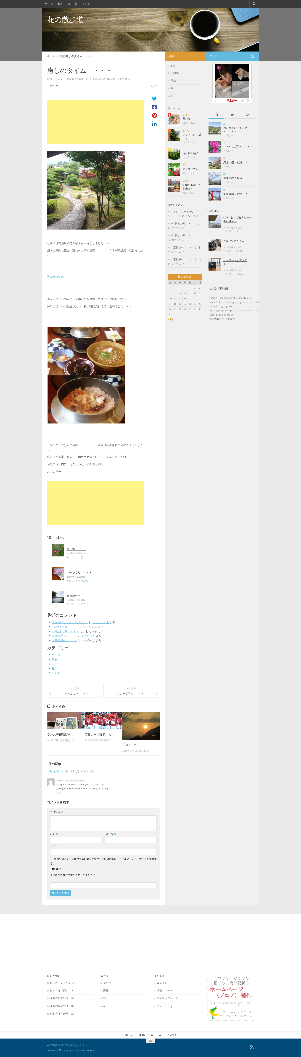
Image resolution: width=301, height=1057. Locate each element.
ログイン (162, 983)
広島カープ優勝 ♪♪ (98, 734)
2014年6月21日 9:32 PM (75, 780)
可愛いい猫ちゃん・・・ (238, 241)
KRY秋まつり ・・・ (65, 627)
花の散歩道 (65, 19)
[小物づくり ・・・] (58, 573)
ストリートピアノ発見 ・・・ (235, 262)
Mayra (59, 780)
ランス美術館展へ (59, 734)
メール (111, 833)
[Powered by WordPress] (60, 1050)
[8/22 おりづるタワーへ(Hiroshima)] (215, 221)
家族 (60, 4)
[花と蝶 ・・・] (58, 550)
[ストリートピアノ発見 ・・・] (215, 264)
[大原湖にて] (58, 597)
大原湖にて (73, 596)
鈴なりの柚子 (190, 153)
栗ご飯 (186, 118)
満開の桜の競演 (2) (235, 162)
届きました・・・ (134, 745)
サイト (54, 846)
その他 (86, 4)
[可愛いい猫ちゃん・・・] (215, 245)
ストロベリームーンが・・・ (70, 622)
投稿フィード (165, 990)
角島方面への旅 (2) (235, 194)
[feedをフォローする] (252, 56)
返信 (58, 793)
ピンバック (84, 771)
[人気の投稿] (232, 115)
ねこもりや (99, 622)
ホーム (49, 4)
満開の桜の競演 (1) (235, 178)
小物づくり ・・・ (79, 572)
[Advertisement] (95, 122)
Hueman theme (87, 1050)
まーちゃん (56, 79)
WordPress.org (164, 1006)
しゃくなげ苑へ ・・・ (238, 146)
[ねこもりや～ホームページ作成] (230, 1019)
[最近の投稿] (216, 115)
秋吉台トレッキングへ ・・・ (235, 129)
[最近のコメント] (248, 115)
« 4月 (171, 319)
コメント (59, 771)
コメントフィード (167, 998)
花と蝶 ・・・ (76, 549)
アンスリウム (190, 169)
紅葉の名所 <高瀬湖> (191, 186)
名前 (54, 833)
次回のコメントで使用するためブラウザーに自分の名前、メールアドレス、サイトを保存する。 (103, 861)
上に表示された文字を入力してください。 (74, 874)
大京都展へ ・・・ (64, 636)
